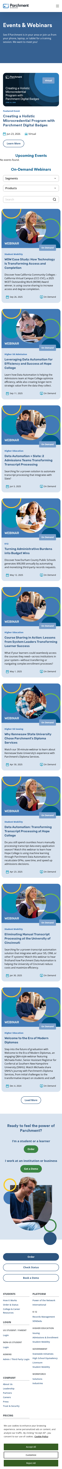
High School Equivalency (45, 1358)
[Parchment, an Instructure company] (16, 6)
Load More (31, 1100)
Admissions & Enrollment (45, 1337)
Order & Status (10, 1304)
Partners (7, 1392)
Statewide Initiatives (43, 1353)
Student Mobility (41, 1341)
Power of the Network (44, 1300)
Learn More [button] (13, 143)
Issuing (36, 1333)
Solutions (37, 1378)
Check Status (31, 1267)
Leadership (8, 1388)
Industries (38, 1383)
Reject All (31, 1463)
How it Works (10, 1300)
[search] (31, 199)
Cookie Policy (41, 1436)
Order (31, 1149)
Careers (7, 1397)
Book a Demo (31, 1278)
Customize (31, 1455)
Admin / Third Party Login (16, 1359)
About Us (7, 1384)
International (39, 1304)
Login (6, 1335)
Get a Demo (31, 1168)
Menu (57, 6)
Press (6, 1401)
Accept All (31, 1446)
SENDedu (37, 1321)
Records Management (44, 1316)
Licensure (37, 1362)
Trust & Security (11, 1406)
